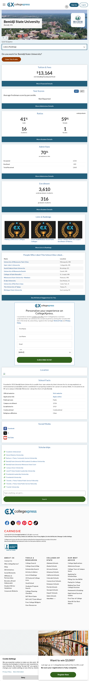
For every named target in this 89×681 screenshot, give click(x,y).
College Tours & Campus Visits (76, 570)
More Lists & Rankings (43, 247)
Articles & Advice (31, 572)
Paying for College (74, 582)
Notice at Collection (27, 536)
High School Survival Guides (75, 594)
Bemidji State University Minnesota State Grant (21, 464)
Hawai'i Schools (52, 593)
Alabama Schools (52, 563)
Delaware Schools (53, 584)
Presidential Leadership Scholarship (17, 474)
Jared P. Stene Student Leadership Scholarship (20, 471)
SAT (76, 91)
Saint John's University (12, 265)
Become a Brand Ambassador (9, 582)
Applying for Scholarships (72, 575)
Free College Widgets (33, 602)
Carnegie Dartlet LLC (21, 534)
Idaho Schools (51, 596)
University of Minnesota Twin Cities (16, 262)
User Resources (31, 605)
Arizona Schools (52, 569)
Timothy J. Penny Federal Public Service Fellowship (22, 480)
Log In (84, 5)
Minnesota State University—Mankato (17, 277)
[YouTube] (30, 524)
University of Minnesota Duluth (15, 271)
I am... (21, 349)
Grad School (30, 583)
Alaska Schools (52, 566)
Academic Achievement (13, 452)
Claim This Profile (11, 59)
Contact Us (8, 561)
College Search (31, 563)
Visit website (57, 393)
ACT (82, 91)
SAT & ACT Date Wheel (33, 599)
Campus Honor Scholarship (14, 468)
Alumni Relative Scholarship (15, 455)
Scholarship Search (32, 569)
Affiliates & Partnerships (8, 577)
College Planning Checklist (31, 592)
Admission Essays (74, 566)
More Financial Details (44, 84)
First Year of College (75, 598)
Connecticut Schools (54, 581)
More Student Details (44, 139)
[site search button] (67, 7)
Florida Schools (52, 587)
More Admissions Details (44, 106)
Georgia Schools (52, 590)
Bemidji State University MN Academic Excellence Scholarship (25, 461)
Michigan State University (13, 290)
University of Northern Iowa (13, 284)
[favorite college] (3, 38)
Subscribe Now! (44, 360)
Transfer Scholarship (12, 487)
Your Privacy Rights (39, 536)
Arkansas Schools (53, 572)
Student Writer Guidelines (9, 587)
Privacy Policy (17, 536)
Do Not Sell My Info (51, 536)
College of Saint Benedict (12, 274)
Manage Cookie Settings (65, 536)
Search (44, 499)
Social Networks (10, 573)
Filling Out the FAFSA (75, 579)
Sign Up (74, 5)
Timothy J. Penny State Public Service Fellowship (21, 484)
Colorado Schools (53, 578)
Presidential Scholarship (13, 477)
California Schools (53, 575)
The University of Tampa (12, 287)
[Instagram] (18, 524)
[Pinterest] (24, 524)
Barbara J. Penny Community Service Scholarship (21, 458)
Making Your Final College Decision (74, 586)
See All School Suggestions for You (43, 298)
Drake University (10, 281)
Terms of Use (58, 321)
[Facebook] (7, 524)
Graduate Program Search (32, 587)
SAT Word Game (31, 596)
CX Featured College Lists (33, 579)
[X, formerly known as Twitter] (13, 524)
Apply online (57, 397)
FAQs (6, 567)
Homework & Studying (75, 590)
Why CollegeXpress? (11, 564)
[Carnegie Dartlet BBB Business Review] (10, 550)
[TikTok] (36, 524)
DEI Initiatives (9, 570)
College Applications (75, 563)
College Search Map (32, 566)
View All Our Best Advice (74, 602)
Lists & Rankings (31, 575)
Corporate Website (11, 591)
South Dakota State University (14, 268)
